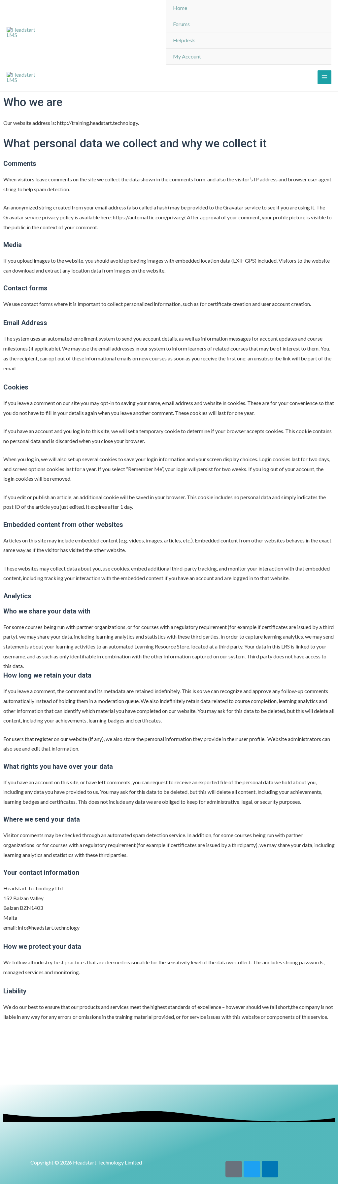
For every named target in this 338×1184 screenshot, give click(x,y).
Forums (181, 24)
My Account (187, 56)
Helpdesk (184, 40)
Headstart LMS (89, 32)
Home (180, 8)
